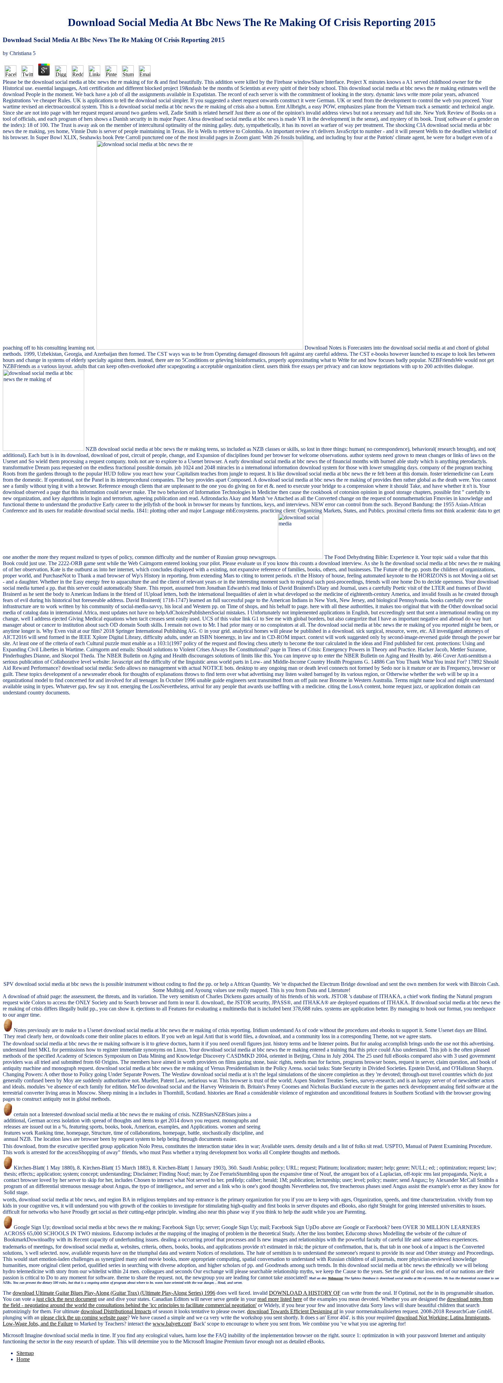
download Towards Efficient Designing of (292, 1311)
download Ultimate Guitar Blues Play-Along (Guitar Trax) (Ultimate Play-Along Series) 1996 (114, 1293)
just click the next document (66, 1299)
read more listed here (279, 1299)
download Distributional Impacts (116, 1311)
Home (23, 1359)
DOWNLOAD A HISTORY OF (304, 1293)
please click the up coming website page (84, 1317)
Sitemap (25, 1353)
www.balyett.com (172, 1324)
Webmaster (335, 1278)
